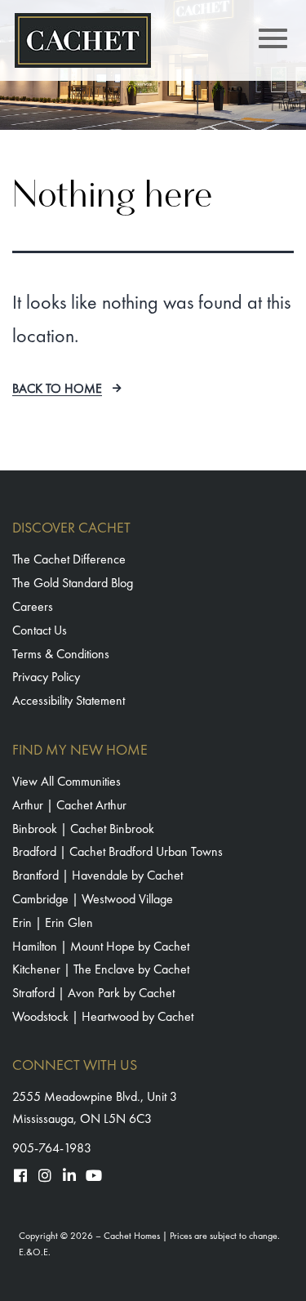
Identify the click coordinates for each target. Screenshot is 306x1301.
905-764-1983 (51, 1147)
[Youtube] (94, 1175)
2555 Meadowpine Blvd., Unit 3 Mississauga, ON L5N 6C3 (94, 1107)
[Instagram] (45, 1175)
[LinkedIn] (69, 1175)
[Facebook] (20, 1175)
